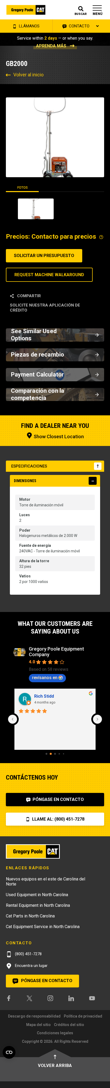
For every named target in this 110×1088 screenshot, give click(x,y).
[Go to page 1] (51, 754)
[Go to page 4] (63, 753)
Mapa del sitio (38, 1025)
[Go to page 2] (55, 754)
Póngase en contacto (58, 799)
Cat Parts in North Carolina (30, 916)
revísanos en (44, 677)
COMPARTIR (28, 295)
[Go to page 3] (59, 753)
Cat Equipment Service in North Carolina (43, 926)
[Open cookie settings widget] (9, 1052)
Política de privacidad (83, 1016)
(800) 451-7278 (28, 954)
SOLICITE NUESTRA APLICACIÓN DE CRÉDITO (45, 308)
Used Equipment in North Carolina (37, 894)
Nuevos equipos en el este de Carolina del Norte (45, 881)
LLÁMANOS (29, 26)
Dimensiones (25, 481)
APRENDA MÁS (51, 45)
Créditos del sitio (69, 1025)
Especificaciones (29, 466)
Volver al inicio (28, 74)
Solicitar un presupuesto (44, 255)
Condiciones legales (55, 1033)
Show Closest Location (58, 436)
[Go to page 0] (47, 754)
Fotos (22, 187)
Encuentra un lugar (31, 965)
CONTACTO (78, 26)
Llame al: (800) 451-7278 (57, 819)
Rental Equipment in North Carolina (38, 905)
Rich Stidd (44, 696)
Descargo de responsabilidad (34, 1016)
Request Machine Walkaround (49, 274)
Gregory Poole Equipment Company (56, 651)
